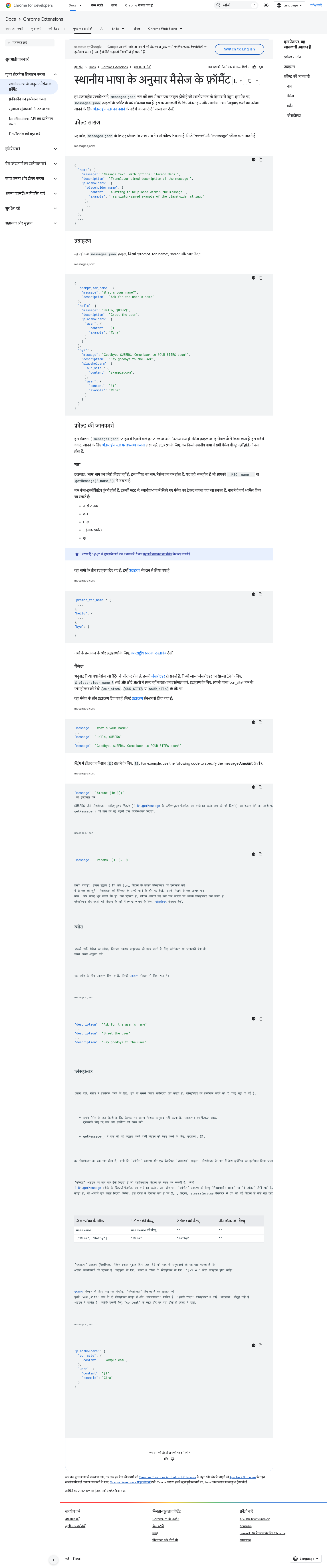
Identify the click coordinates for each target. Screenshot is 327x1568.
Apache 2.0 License (243, 1477)
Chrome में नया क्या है (139, 5)
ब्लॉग (114, 5)
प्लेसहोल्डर (157, 676)
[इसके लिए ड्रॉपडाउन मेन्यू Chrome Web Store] (182, 28)
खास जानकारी (14, 29)
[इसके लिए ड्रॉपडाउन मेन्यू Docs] (82, 5)
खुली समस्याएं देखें (75, 1526)
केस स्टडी (97, 5)
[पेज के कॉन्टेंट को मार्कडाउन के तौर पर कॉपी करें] (250, 81)
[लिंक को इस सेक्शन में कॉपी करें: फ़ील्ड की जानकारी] (118, 426)
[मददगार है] (254, 67)
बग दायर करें (72, 1519)
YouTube (246, 1526)
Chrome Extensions (43, 19)
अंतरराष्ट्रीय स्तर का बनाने (109, 109)
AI (101, 29)
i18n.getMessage (146, 806)
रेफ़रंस (115, 29)
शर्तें (67, 1558)
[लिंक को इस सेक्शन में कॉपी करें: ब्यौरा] (87, 927)
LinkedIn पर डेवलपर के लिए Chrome (262, 1533)
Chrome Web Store (162, 29)
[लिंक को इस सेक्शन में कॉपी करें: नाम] (84, 465)
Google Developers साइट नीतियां (130, 1482)
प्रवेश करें (316, 5)
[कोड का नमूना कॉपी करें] (260, 159)
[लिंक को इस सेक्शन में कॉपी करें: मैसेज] (87, 667)
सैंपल (137, 29)
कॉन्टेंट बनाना (56, 29)
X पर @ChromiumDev (255, 1519)
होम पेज (78, 67)
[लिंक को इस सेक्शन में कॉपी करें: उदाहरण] (95, 241)
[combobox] (236, 5)
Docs (73, 5)
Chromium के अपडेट (165, 1519)
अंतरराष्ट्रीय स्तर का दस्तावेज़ (148, 653)
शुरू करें (35, 29)
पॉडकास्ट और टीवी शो (165, 1540)
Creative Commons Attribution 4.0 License (167, 1477)
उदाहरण (134, 570)
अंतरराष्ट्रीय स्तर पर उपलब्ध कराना (123, 445)
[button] (26, 74)
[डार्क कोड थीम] (253, 159)
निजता (77, 1558)
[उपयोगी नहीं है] (261, 67)
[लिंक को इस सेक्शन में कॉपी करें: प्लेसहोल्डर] (97, 1071)
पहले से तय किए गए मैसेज (157, 554)
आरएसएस (245, 1540)
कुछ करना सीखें (82, 29)
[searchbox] (29, 42)
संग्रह (155, 1533)
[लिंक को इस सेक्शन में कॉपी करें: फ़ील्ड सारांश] (104, 123)
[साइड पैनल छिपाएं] (53, 1560)
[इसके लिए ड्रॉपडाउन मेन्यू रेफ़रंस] (124, 28)
